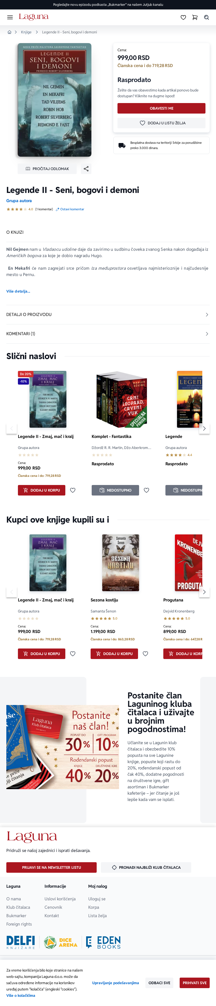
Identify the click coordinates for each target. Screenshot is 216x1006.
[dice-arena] (60, 942)
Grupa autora (19, 200)
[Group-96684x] (103, 942)
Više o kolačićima (20, 995)
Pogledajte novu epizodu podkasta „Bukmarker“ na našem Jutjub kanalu (108, 4)
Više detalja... (18, 291)
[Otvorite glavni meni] (10, 17)
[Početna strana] (34, 17)
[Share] (86, 169)
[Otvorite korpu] (195, 17)
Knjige (26, 32)
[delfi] (20, 942)
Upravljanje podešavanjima (115, 983)
